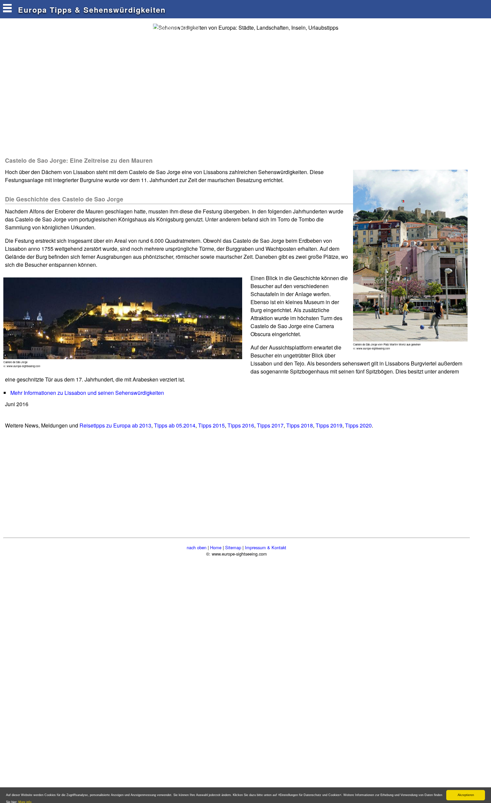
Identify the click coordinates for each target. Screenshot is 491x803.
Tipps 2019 (329, 425)
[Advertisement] (125, 93)
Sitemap (233, 547)
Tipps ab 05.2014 (174, 425)
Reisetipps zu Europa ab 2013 (115, 425)
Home (215, 547)
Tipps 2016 (240, 425)
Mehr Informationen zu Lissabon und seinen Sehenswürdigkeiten (87, 392)
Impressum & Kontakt (265, 547)
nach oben (196, 547)
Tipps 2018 (299, 425)
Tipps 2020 (358, 425)
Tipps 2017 (270, 425)
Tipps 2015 (211, 425)
